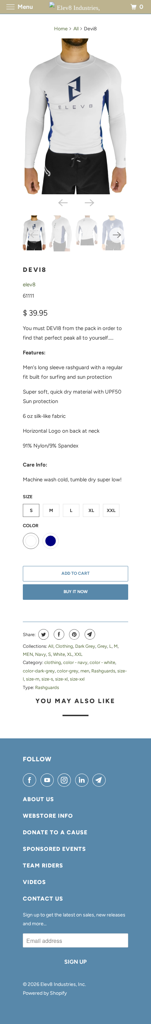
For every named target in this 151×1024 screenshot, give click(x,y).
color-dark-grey (39, 670)
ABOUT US (38, 799)
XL (91, 510)
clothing (52, 662)
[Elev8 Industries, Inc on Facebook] (31, 780)
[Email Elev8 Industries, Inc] (100, 780)
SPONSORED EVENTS (54, 849)
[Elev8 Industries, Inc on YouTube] (48, 780)
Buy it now (76, 591)
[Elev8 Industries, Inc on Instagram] (66, 780)
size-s (47, 679)
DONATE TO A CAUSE (55, 832)
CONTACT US (43, 898)
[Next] (89, 202)
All (76, 29)
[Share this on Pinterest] (73, 634)
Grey (102, 646)
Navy (40, 654)
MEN (28, 654)
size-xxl (77, 679)
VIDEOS (34, 882)
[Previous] (62, 202)
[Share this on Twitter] (43, 634)
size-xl (61, 679)
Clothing (64, 646)
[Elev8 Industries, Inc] (75, 7)
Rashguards (103, 670)
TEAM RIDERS (43, 865)
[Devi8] (75, 116)
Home (61, 29)
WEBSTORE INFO (48, 815)
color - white (102, 662)
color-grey (67, 670)
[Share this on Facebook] (58, 634)
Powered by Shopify (45, 993)
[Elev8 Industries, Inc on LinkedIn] (83, 780)
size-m (32, 679)
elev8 (29, 284)
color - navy (75, 662)
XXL (111, 510)
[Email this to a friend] (89, 634)
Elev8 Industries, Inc (62, 984)
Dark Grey (85, 646)
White (59, 654)
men (84, 670)
